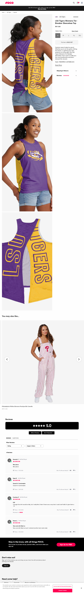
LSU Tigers (62, 16)
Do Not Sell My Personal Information (63, 586)
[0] (78, 3)
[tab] (35, 432)
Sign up (6, 565)
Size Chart (75, 31)
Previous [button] (7, 359)
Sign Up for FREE (66, 544)
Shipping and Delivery (30, 582)
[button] (16, 470)
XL (74, 35)
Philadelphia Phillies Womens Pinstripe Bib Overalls (17, 406)
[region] (42, 588)
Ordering (6, 582)
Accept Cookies (63, 590)
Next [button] (79, 359)
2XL (80, 35)
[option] (42, 8)
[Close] (81, 588)
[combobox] (15, 446)
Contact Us (16, 582)
